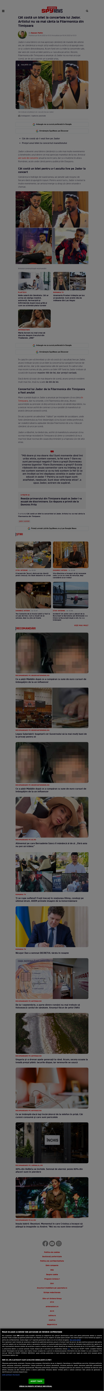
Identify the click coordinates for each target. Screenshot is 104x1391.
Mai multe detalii (75, 1340)
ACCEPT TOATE (36, 1381)
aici (69, 1349)
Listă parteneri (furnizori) (11, 1375)
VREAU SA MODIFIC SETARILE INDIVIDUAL (35, 1386)
